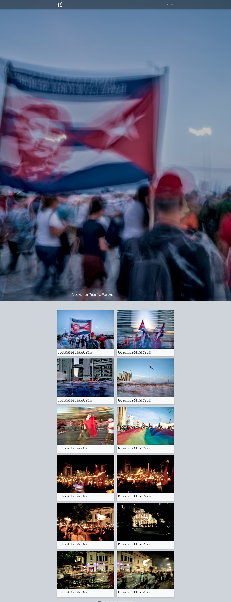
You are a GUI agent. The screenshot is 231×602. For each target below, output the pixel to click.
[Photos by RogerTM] (59, 4)
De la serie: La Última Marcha (75, 351)
